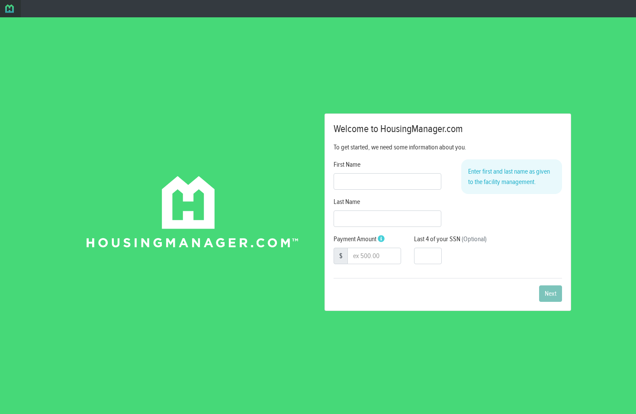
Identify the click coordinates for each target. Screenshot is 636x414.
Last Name (347, 202)
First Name (347, 164)
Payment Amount (355, 239)
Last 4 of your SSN (450, 239)
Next (550, 294)
